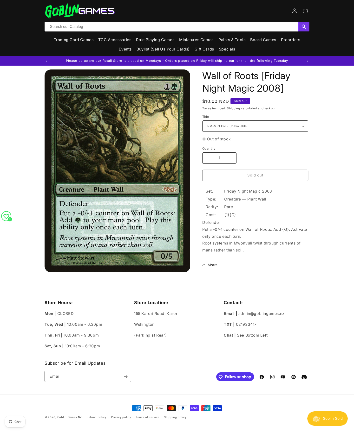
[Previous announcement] (46, 60)
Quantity (208, 148)
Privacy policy (121, 417)
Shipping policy (175, 417)
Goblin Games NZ (69, 417)
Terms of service (147, 417)
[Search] (303, 26)
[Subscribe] (125, 376)
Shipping (233, 108)
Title (205, 117)
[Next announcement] (307, 60)
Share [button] (213, 265)
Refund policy (96, 417)
